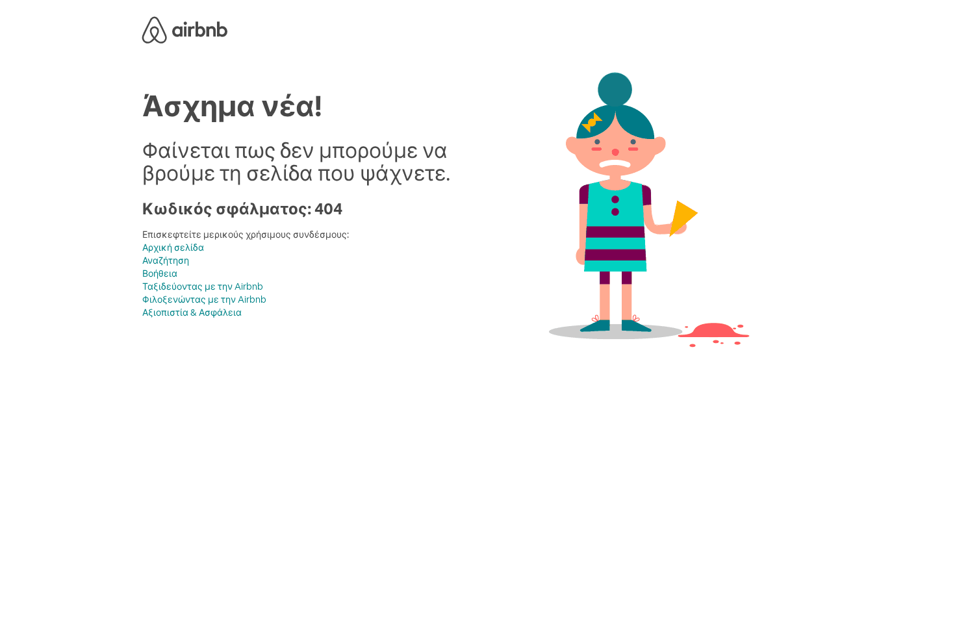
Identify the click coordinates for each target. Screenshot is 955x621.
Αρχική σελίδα (173, 247)
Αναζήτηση (165, 260)
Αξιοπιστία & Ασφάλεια (192, 312)
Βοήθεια (159, 273)
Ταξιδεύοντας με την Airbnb (202, 286)
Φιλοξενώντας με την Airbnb (204, 299)
